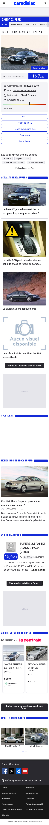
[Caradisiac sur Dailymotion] (19, 771)
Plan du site (30, 798)
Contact (4, 787)
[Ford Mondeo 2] (12, 736)
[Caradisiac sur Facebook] (5, 771)
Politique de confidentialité (34, 804)
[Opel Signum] (36, 736)
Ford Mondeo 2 (12, 746)
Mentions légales (7, 804)
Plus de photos (39, 68)
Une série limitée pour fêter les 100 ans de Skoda (22, 355)
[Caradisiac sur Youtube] (25, 771)
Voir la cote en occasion (24, 90)
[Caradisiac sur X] (12, 771)
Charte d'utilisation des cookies (12, 809)
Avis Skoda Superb (11, 535)
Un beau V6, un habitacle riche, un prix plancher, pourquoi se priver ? (21, 211)
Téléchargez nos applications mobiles (23, 780)
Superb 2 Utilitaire (36, 163)
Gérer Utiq (5, 815)
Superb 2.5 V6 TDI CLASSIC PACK (32, 548)
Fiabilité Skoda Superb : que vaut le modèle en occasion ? (20, 503)
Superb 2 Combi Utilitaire (13, 163)
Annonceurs (30, 787)
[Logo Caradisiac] (24, 6)
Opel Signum (36, 746)
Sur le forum (24, 141)
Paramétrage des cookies (34, 809)
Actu (34, 24)
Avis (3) (24, 116)
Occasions (24, 135)
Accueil (4, 24)
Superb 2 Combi (22, 158)
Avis (27, 24)
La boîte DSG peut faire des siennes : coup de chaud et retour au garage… (23, 262)
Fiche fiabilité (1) (24, 123)
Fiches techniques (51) (24, 129)
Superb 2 (7, 158)
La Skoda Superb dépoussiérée (19, 308)
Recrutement (6, 798)
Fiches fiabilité (16, 24)
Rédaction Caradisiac (9, 793)
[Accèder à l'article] (24, 194)
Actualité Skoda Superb (14, 177)
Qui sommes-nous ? (33, 793)
